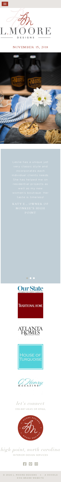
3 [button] (34, 278)
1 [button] (27, 278)
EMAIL (42, 409)
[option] (30, 187)
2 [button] (30, 278)
